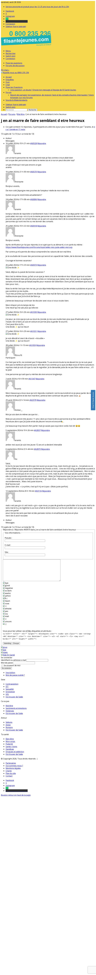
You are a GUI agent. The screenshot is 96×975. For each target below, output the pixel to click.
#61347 (31, 378)
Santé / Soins (11, 746)
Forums (12, 114)
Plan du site (11, 773)
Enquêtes (10, 79)
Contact (9, 776)
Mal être (9, 705)
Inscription (10, 672)
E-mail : (8, 545)
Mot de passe (7, 662)
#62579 (33, 400)
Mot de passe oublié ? (15, 675)
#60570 (33, 171)
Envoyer (16, 643)
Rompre (9, 727)
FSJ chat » (5, 70)
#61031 (33, 331)
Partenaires (11, 763)
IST (7, 686)
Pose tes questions (14, 63)
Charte (9, 771)
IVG (7, 694)
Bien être (10, 739)
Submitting (7, 643)
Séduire (9, 722)
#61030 (33, 312)
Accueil (9, 77)
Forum (8, 92)
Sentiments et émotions (16, 708)
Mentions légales (13, 768)
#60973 (33, 265)
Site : (7, 552)
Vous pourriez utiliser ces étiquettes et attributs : (27, 631)
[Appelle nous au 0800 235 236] (26, 46)
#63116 (38, 491)
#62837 (37, 430)
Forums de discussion (15, 65)
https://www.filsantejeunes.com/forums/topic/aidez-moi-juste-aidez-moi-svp (39, 247)
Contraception (12, 684)
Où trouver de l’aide (14, 697)
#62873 (37, 449)
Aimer (8, 725)
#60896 (33, 199)
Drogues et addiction (15, 751)
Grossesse (10, 691)
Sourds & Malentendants (16, 100)
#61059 (32, 345)
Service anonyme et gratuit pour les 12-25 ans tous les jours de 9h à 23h (37, 6)
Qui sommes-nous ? (14, 765)
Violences (10, 711)
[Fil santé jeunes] (15, 72)
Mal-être (20, 114)
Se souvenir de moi (12, 665)
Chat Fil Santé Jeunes (93, 400)
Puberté (9, 744)
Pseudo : (8, 538)
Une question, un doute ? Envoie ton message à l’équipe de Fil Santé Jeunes (43, 90)
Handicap (10, 749)
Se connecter (6, 668)
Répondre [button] (41, 143)
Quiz (8, 82)
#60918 (33, 226)
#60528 (33, 143)
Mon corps (10, 741)
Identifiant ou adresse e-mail (13, 660)
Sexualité (10, 689)
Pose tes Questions (14, 87)
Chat (8, 84)
